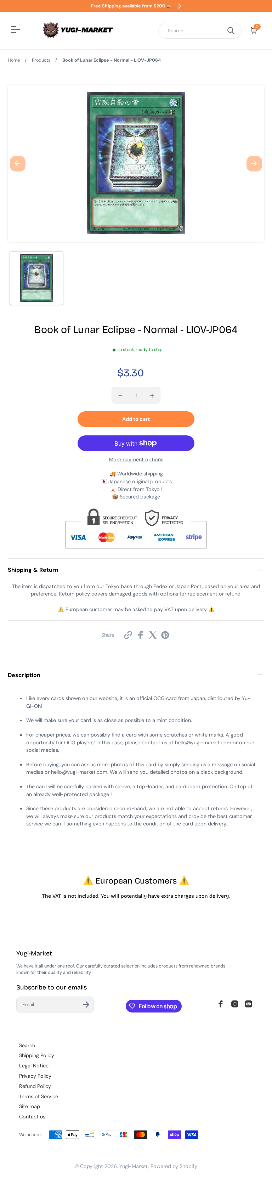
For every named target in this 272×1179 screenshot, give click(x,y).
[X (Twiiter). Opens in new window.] (152, 635)
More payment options (136, 459)
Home (14, 60)
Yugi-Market (133, 1166)
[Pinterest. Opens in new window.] (165, 635)
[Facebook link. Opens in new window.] (221, 1004)
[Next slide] (254, 163)
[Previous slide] (18, 163)
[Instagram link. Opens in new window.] (235, 1004)
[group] (36, 278)
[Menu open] (16, 30)
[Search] (231, 31)
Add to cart (136, 419)
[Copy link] (128, 635)
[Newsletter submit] (86, 1004)
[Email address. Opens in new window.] (249, 1004)
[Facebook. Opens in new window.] (140, 635)
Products (41, 60)
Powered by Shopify (174, 1166)
